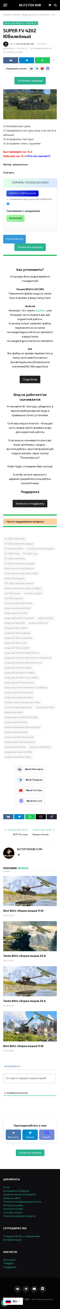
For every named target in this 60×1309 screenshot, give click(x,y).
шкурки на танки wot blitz (18, 752)
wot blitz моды (12, 593)
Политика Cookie (13, 1208)
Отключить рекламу (30, 80)
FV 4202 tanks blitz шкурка (19, 543)
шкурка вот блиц (45, 707)
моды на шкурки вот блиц (19, 697)
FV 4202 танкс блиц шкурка (19, 563)
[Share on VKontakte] (10, 60)
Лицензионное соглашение (19, 1194)
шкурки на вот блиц (40, 747)
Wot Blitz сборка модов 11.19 (23, 910)
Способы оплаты (13, 1212)
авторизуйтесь (12, 1066)
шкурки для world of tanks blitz (21, 717)
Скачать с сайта (22, 193)
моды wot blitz (45, 618)
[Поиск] (55, 5)
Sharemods (15, 218)
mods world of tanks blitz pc (19, 568)
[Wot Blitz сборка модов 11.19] (30, 891)
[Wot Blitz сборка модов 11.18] (30, 1026)
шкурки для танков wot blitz (20, 742)
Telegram (8, 1263)
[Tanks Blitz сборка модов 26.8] (30, 936)
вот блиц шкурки (14, 598)
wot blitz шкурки (33, 593)
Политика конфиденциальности (22, 1201)
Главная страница (11, 14)
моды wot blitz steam (16, 628)
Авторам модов (12, 1239)
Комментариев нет (42, 48)
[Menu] (5, 5)
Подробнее (30, 379)
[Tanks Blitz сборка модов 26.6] (30, 981)
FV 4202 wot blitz (14, 548)
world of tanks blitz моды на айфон (23, 588)
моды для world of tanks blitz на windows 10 (28, 657)
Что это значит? (38, 156)
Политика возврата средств (19, 1216)
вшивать (41, 310)
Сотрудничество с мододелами (21, 1236)
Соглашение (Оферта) (16, 1191)
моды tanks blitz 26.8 (16, 613)
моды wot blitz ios (38, 623)
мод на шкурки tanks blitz (18, 603)
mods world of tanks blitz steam (21, 573)
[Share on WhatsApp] (42, 60)
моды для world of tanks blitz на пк (23, 662)
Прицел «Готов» (40, 834)
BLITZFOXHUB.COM (25, 44)
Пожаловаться (14, 239)
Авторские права (13, 1205)
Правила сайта (11, 1198)
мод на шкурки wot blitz (17, 608)
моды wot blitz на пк (15, 643)
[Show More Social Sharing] (54, 60)
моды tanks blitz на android (19, 618)
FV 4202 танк (31, 553)
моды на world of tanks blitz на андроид (26, 687)
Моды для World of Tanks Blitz (36, 14)
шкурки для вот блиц (16, 732)
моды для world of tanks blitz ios (22, 652)
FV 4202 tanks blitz (15, 538)
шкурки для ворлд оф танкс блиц (22, 727)
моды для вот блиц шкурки (19, 682)
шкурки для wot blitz (16, 722)
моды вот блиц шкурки (17, 648)
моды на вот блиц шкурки (19, 692)
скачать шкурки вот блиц (18, 707)
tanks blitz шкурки (14, 578)
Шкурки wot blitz (14, 712)
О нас (6, 1187)
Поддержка (9, 1267)
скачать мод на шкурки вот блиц (22, 702)
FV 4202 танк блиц (15, 558)
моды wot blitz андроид (17, 633)
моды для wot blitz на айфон (20, 672)
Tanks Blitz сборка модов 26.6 (24, 1001)
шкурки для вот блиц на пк (19, 737)
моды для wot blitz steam (18, 667)
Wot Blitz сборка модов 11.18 (23, 1046)
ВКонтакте (9, 1259)
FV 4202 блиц (12, 553)
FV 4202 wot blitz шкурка (40, 548)
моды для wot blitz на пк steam (21, 677)
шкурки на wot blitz (15, 747)
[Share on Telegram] (26, 60)
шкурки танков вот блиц (18, 757)
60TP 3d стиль (20, 834)
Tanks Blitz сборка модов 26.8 (24, 955)
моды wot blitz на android (18, 638)
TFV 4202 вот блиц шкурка (19, 583)
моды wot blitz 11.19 (15, 623)
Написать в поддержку (30, 503)
